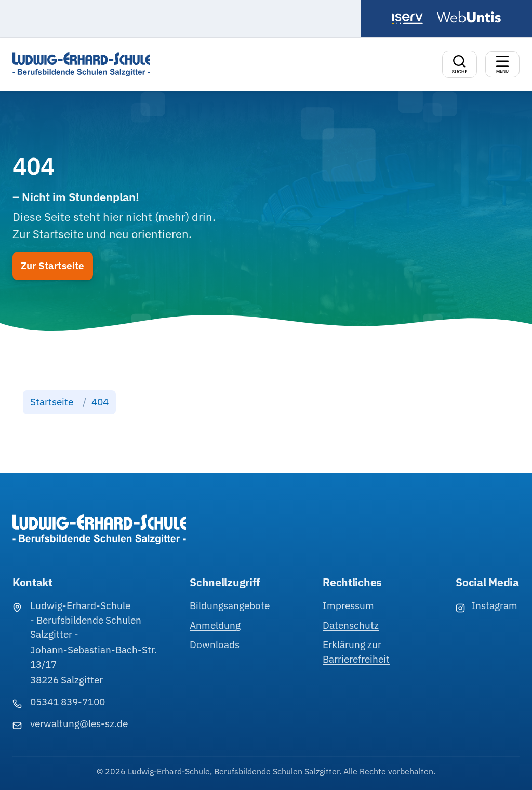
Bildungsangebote (230, 605)
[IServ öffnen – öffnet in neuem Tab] (410, 18)
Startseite (51, 402)
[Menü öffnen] (502, 64)
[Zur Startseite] (81, 64)
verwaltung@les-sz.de (79, 723)
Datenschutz (351, 625)
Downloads (215, 644)
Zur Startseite (53, 265)
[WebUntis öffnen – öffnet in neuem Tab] (469, 17)
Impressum (348, 605)
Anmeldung (215, 625)
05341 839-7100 (67, 701)
